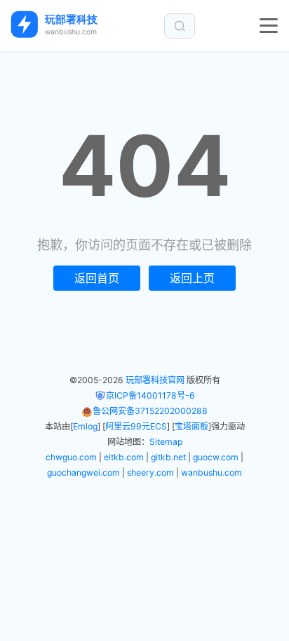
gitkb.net (168, 457)
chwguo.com (71, 457)
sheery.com (150, 472)
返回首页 (96, 278)
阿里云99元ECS (136, 426)
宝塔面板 (191, 426)
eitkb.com (124, 457)
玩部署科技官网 (155, 380)
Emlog (85, 426)
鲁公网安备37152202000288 (150, 411)
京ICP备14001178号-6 (150, 395)
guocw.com (215, 457)
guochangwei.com (83, 472)
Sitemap (165, 441)
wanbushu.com (211, 472)
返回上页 (192, 278)
